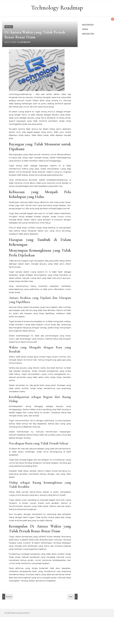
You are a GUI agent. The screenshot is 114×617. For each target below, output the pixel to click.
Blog (9, 27)
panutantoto (88, 24)
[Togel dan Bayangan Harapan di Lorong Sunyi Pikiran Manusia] (7, 597)
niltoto (85, 29)
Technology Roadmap (57, 7)
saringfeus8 (25, 42)
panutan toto (88, 33)
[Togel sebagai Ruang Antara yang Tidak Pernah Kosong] (73, 597)
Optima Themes (24, 613)
